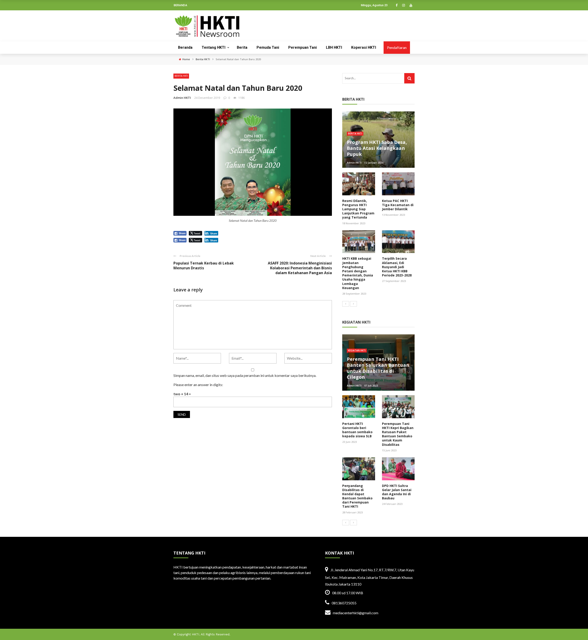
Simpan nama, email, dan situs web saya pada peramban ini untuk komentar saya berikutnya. (244, 375)
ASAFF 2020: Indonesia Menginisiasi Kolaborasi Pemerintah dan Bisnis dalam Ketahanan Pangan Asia (300, 268)
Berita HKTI (181, 75)
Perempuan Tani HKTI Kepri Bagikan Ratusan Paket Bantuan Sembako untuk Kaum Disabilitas (397, 434)
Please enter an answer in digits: (198, 384)
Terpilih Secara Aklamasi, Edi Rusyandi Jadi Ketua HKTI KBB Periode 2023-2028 (397, 266)
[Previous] (345, 304)
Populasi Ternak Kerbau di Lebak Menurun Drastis (203, 265)
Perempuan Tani (302, 47)
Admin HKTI (182, 98)
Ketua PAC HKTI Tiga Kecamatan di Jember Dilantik (397, 205)
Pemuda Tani (268, 47)
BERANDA (180, 5)
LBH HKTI (334, 47)
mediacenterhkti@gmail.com (355, 613)
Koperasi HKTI (363, 47)
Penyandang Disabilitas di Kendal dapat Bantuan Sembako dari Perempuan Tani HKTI (357, 496)
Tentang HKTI (213, 47)
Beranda (185, 47)
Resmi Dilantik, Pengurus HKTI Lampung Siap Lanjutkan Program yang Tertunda (358, 209)
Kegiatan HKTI (357, 350)
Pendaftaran (397, 47)
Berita (242, 47)
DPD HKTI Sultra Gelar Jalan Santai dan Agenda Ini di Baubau (396, 492)
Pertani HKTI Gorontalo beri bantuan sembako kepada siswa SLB (357, 429)
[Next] (353, 304)
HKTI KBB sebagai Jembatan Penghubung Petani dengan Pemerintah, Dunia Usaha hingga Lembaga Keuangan (357, 273)
